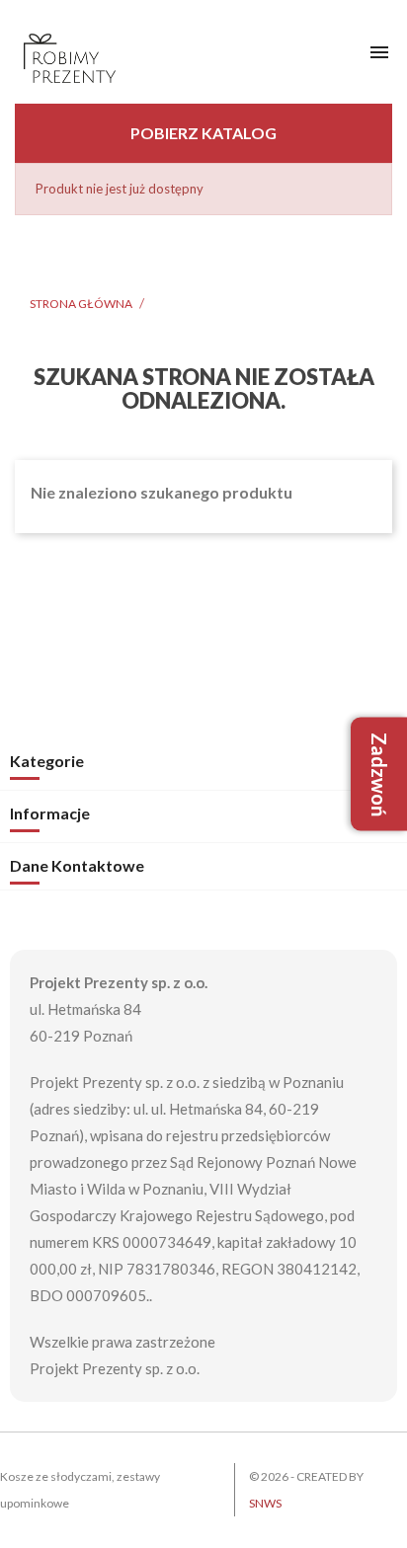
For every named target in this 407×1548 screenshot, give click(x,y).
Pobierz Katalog (203, 132)
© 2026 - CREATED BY (306, 1489)
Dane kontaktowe (77, 865)
